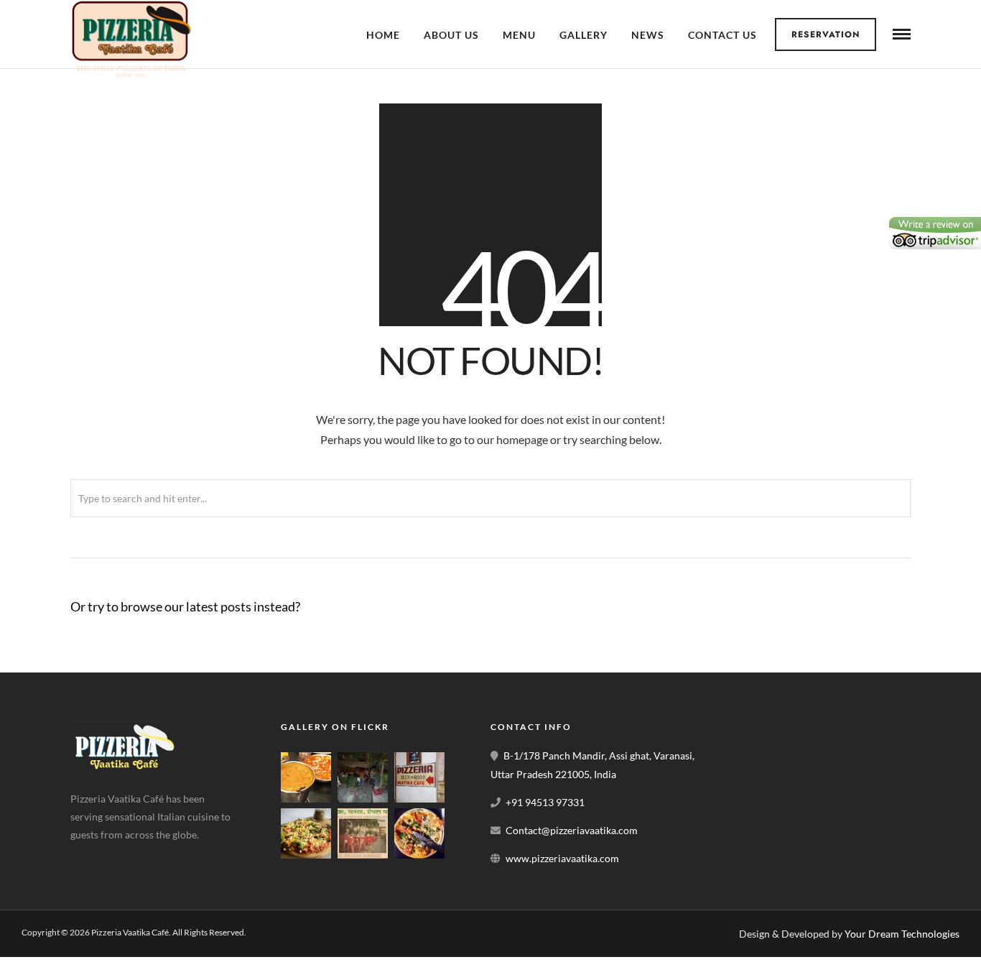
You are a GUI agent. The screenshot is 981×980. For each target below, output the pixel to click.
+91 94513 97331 (545, 802)
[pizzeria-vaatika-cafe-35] (363, 855)
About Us (451, 35)
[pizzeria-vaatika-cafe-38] (306, 798)
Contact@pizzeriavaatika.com (572, 830)
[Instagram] (153, 857)
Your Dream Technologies (902, 934)
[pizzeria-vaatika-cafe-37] (363, 798)
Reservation (825, 34)
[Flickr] (120, 857)
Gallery (583, 35)
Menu (519, 35)
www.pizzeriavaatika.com (562, 858)
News (647, 35)
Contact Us (722, 35)
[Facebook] (86, 857)
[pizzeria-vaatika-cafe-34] (306, 855)
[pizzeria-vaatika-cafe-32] (419, 855)
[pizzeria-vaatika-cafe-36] (419, 798)
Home (383, 35)
